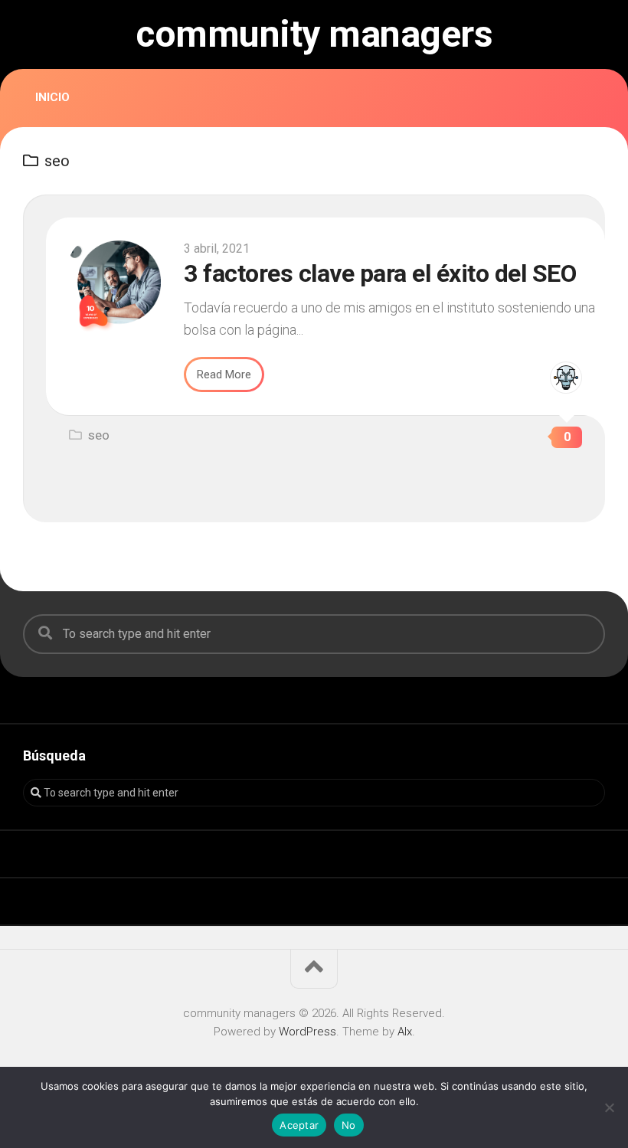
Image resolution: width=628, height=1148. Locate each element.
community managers (314, 34)
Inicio (52, 97)
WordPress (307, 1031)
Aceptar (299, 1125)
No (349, 1125)
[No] (609, 1107)
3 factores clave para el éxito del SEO (380, 273)
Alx (404, 1031)
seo (99, 435)
